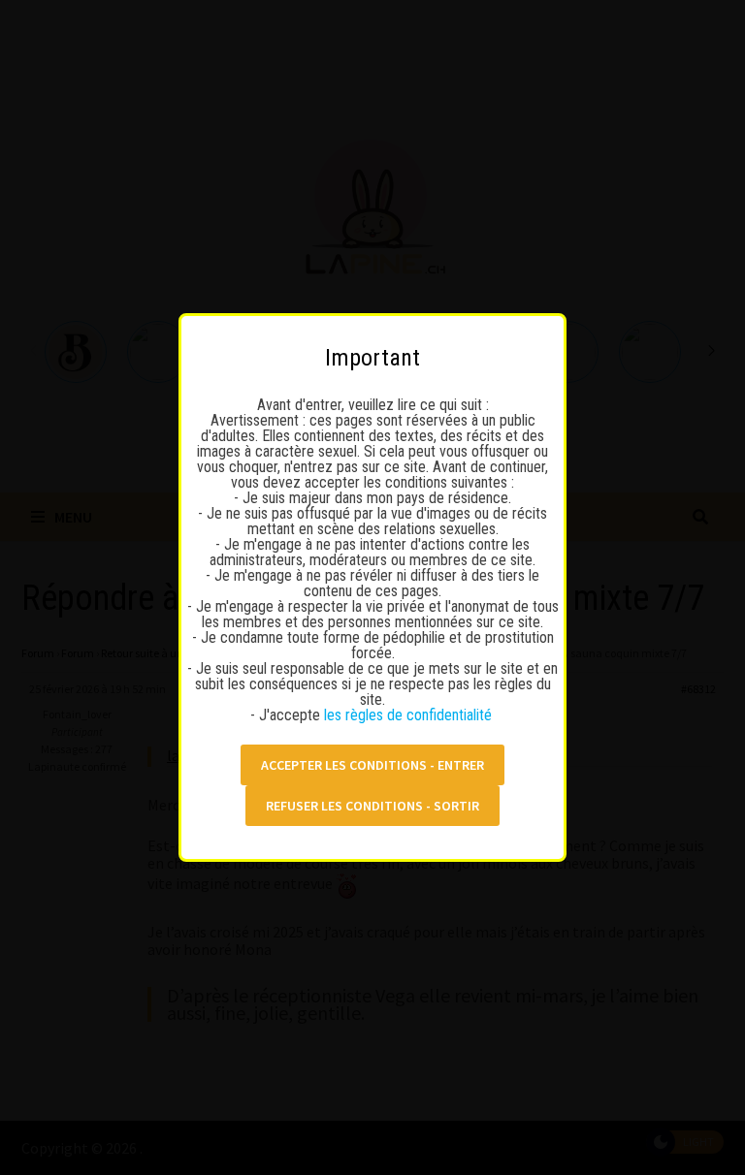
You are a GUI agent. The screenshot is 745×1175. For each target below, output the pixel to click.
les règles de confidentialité (410, 715)
